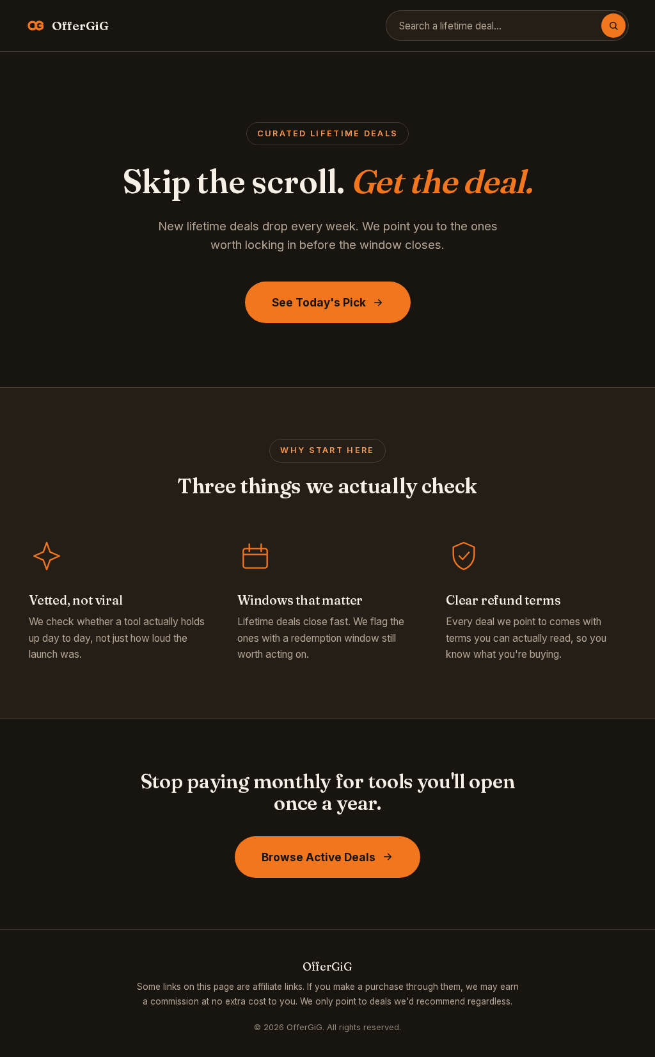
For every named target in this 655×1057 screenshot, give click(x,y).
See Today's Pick (319, 302)
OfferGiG (80, 25)
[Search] (613, 25)
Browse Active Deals (318, 857)
